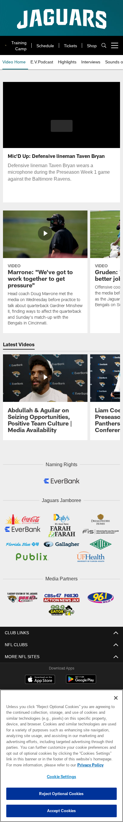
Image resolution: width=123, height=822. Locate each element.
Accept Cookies (61, 810)
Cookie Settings (61, 776)
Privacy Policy (39, 764)
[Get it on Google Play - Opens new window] (81, 680)
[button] (61, 129)
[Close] (115, 697)
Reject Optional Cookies (61, 793)
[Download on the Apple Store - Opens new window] (40, 678)
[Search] (104, 46)
